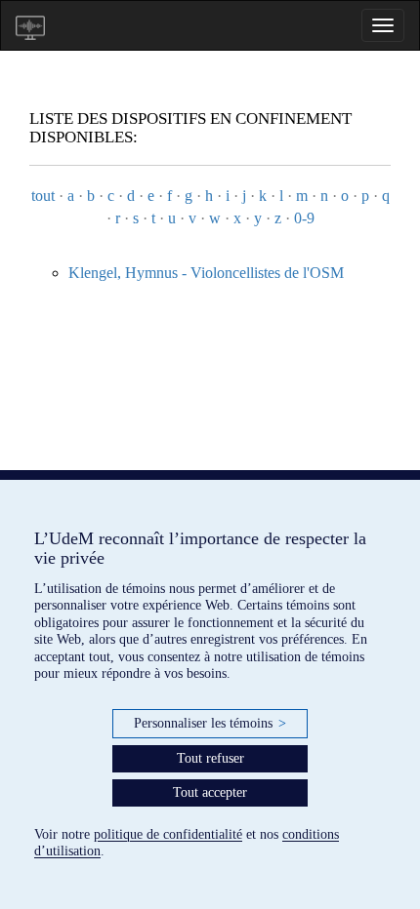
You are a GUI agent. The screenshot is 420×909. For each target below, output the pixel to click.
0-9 (304, 218)
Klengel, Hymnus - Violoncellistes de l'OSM (206, 272)
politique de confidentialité (168, 834)
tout (43, 195)
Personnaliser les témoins (210, 723)
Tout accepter (210, 792)
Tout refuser (210, 758)
